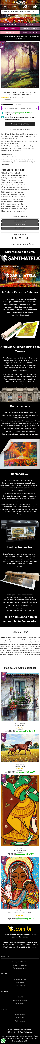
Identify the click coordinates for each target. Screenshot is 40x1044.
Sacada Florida (20, 725)
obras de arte (23, 162)
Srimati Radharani (20, 850)
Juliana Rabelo (20, 911)
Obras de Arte (25, 15)
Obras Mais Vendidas (10, 24)
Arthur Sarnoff (20, 764)
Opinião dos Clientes (30, 32)
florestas (31, 160)
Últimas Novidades (30, 24)
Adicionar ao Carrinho (21, 124)
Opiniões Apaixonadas (20, 1000)
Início (10, 15)
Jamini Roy (20, 848)
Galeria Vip (10, 32)
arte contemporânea (13, 160)
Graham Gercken (29, 17)
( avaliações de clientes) (17, 98)
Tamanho (17, 105)
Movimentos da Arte (30, 28)
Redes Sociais (20, 1003)
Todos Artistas (10, 28)
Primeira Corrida (20, 766)
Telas (16, 15)
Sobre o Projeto (20, 1014)
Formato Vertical (7, 162)
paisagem (31, 162)
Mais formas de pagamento (13, 119)
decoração (23, 160)
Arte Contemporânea (13, 17)
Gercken (16, 162)
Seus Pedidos (20, 983)
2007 (11, 165)
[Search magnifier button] (37, 12)
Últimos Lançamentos (20, 968)
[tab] (7, 244)
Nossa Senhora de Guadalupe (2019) (20, 913)
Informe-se (20, 1018)
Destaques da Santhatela (20, 962)
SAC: (20, 1030)
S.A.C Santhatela (20, 986)
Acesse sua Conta (20, 979)
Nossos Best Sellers (20, 965)
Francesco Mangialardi (20, 723)
